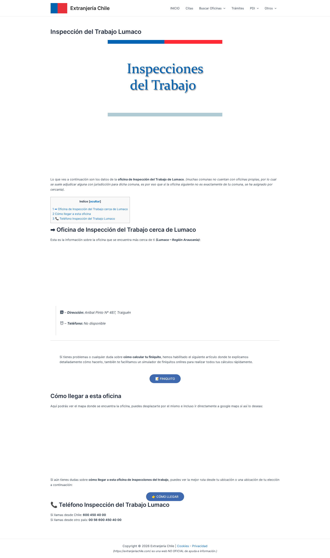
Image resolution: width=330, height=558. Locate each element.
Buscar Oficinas (210, 8)
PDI (252, 8)
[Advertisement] (165, 148)
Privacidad (199, 546)
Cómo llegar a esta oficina (72, 214)
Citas (189, 8)
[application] (223, 8)
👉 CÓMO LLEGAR (165, 497)
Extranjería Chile (90, 8)
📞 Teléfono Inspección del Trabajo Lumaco (84, 218)
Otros (269, 8)
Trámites (237, 8)
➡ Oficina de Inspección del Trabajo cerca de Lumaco (90, 209)
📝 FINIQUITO (165, 379)
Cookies (183, 546)
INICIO (175, 8)
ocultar (95, 201)
